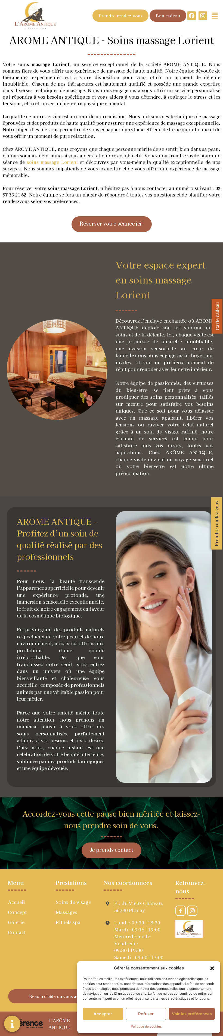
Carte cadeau (217, 316)
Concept (17, 912)
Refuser (146, 1013)
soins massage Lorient (52, 162)
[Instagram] (203, 15)
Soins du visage (73, 901)
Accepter (103, 1013)
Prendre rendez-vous (216, 523)
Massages (66, 912)
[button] (212, 968)
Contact (17, 932)
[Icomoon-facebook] (180, 911)
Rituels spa (68, 922)
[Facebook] (191, 15)
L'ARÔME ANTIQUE (59, 1023)
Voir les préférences (192, 1013)
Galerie (16, 922)
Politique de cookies (146, 1026)
